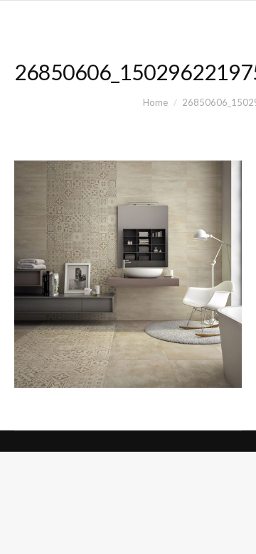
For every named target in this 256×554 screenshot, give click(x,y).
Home (155, 102)
